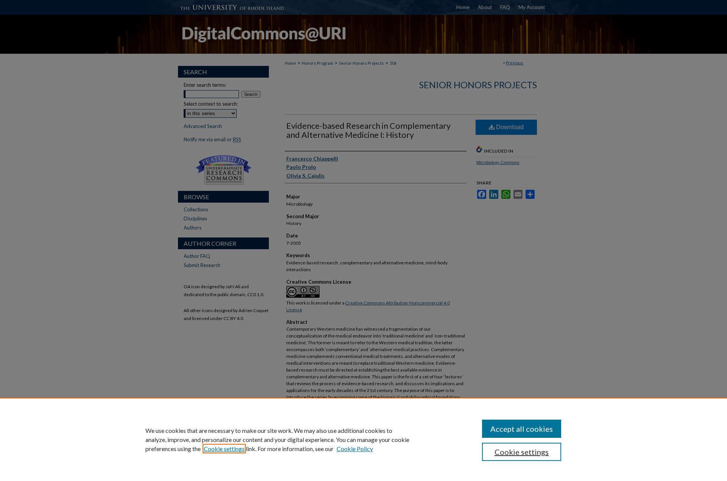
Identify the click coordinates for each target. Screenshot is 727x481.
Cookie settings (224, 448)
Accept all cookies (521, 428)
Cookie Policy (355, 448)
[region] (363, 439)
